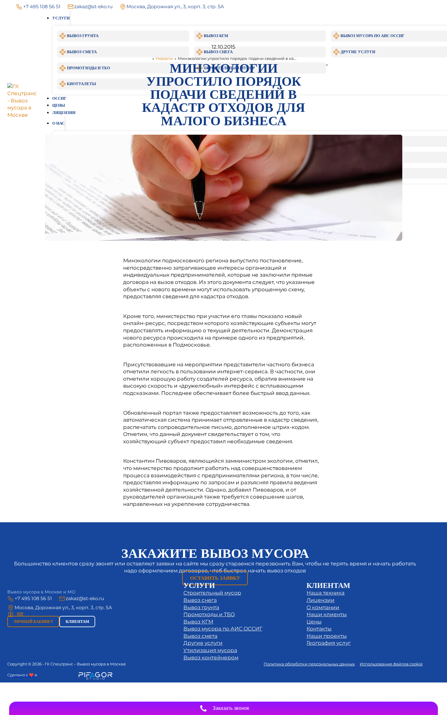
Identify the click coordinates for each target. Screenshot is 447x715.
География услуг (329, 643)
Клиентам (77, 621)
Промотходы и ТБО (209, 614)
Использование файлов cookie (391, 663)
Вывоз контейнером (210, 658)
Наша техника (326, 593)
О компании (323, 607)
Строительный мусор (212, 593)
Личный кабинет (33, 621)
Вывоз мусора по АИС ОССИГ (222, 629)
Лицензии (320, 600)
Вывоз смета (200, 636)
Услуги (61, 18)
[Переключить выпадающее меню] (70, 18)
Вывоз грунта (201, 607)
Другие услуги (203, 643)
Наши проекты (327, 636)
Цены (314, 622)
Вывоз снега (200, 600)
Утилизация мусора (210, 650)
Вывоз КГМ (198, 622)
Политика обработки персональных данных (309, 663)
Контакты (319, 629)
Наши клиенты (327, 614)
